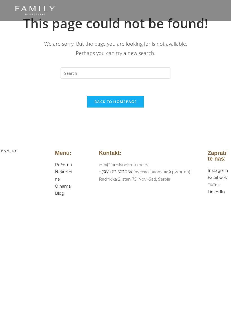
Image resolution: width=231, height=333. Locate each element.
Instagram (218, 170)
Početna (63, 164)
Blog (59, 193)
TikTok (214, 184)
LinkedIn (216, 191)
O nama (63, 186)
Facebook (217, 177)
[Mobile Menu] (217, 10)
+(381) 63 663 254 (115, 171)
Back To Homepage (115, 101)
